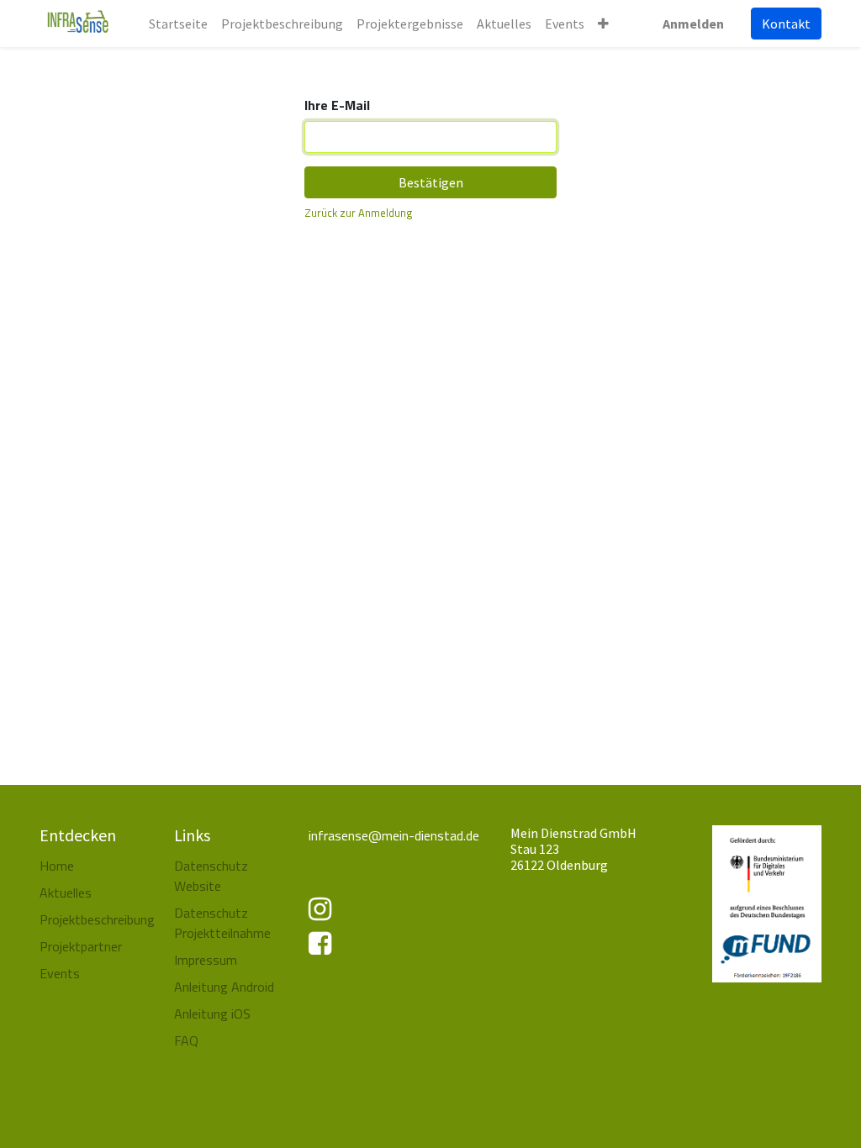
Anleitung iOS (212, 1013)
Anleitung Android (224, 987)
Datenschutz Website (211, 876)
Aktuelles (66, 892)
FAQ (188, 1040)
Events (60, 973)
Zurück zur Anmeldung (358, 213)
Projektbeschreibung (97, 919)
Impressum (205, 960)
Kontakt (786, 23)
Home (57, 866)
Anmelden (693, 23)
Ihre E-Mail (337, 105)
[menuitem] (178, 23)
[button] (603, 23)
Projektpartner (81, 946)
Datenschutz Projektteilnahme (222, 923)
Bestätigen (431, 182)
